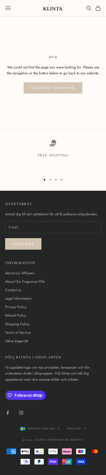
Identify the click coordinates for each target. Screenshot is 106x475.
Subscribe (23, 243)
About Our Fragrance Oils (25, 281)
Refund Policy (15, 315)
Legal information (18, 298)
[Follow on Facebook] (7, 412)
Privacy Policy (15, 306)
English (74, 428)
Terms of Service (18, 332)
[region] (53, 155)
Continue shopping (53, 87)
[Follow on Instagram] (21, 412)
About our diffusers (19, 273)
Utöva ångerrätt (16, 340)
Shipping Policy (17, 324)
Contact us (13, 289)
